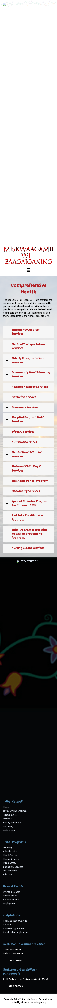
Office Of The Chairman (15, 811)
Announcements (11, 899)
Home (6, 807)
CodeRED (8, 924)
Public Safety (9, 863)
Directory (7, 847)
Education (8, 874)
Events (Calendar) (12, 892)
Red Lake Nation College (15, 920)
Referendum (9, 830)
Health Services (11, 855)
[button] (28, 332)
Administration (10, 851)
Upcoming (8, 826)
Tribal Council (10, 815)
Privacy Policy (45, 999)
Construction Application (15, 932)
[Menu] (28, 270)
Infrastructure (10, 870)
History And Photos (12, 822)
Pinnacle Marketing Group (33, 1002)
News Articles (10, 895)
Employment (9, 903)
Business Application (13, 928)
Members (8, 818)
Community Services (13, 867)
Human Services (11, 859)
